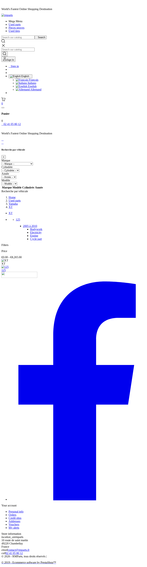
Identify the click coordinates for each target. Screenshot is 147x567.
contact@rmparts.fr (18, 549)
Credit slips (15, 518)
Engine (34, 235)
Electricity (36, 232)
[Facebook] (77, 499)
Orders (12, 514)
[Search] (4, 53)
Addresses (14, 521)
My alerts (14, 527)
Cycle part (36, 238)
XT (11, 213)
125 (18, 219)
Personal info (16, 511)
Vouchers (14, 524)
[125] (5, 266)
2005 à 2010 (30, 226)
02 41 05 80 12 (14, 553)
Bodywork (36, 229)
